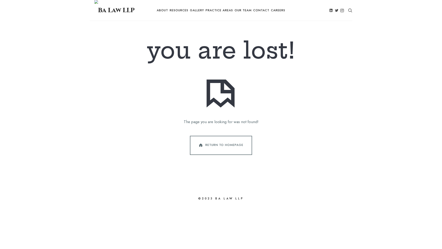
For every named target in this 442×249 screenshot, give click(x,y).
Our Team (243, 10)
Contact (261, 10)
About (162, 10)
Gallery (197, 10)
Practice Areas (219, 10)
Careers (278, 10)
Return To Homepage (224, 145)
